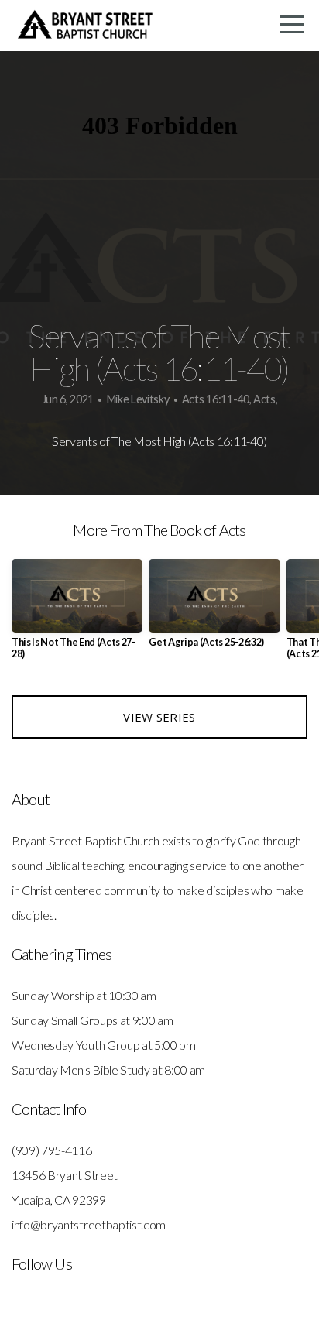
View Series (159, 717)
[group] (77, 615)
